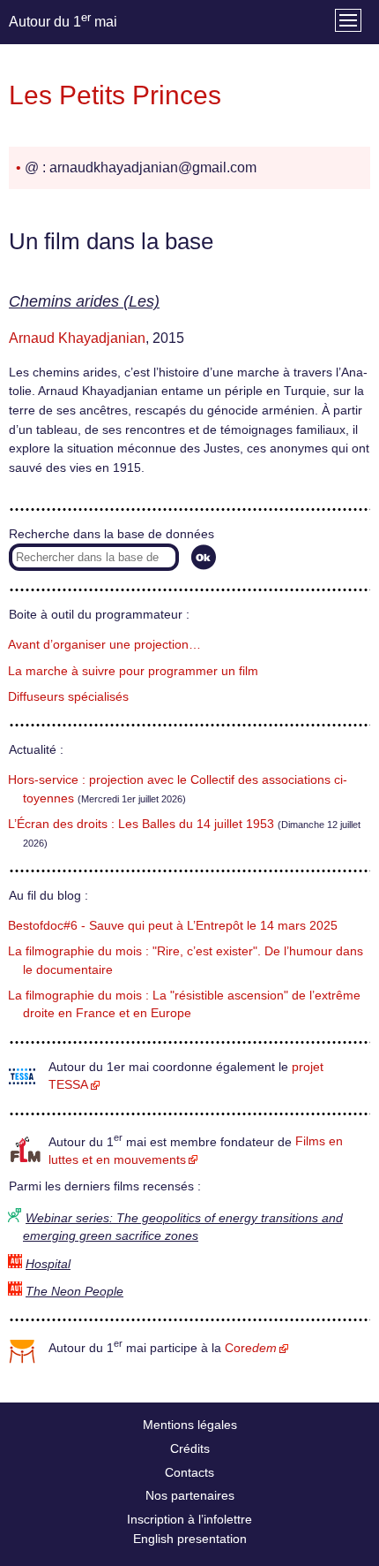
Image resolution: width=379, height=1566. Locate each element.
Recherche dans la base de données (111, 534)
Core (251, 1348)
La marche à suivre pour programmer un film (133, 671)
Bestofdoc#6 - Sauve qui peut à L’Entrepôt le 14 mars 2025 (173, 925)
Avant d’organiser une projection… (104, 644)
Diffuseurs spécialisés (68, 696)
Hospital (48, 1264)
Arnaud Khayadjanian (77, 338)
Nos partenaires (189, 1495)
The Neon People (74, 1291)
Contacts (189, 1472)
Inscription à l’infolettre (189, 1519)
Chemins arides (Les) (84, 301)
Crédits (190, 1448)
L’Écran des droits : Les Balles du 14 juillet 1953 (141, 824)
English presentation (190, 1539)
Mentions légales (190, 1425)
